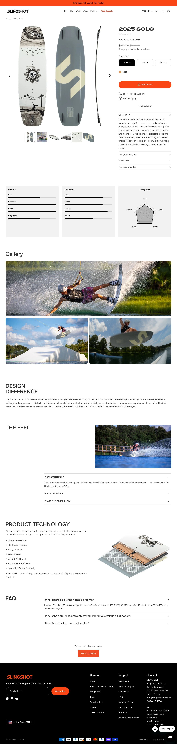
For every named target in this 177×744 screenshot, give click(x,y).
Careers (93, 707)
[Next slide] (110, 76)
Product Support (126, 686)
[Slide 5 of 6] (77, 137)
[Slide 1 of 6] (30, 137)
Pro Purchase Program (129, 717)
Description (124, 114)
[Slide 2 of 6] (42, 137)
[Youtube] (17, 698)
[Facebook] (7, 698)
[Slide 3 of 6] (54, 137)
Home (8, 19)
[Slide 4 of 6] (65, 137)
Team (92, 697)
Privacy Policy (144, 739)
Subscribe (60, 691)
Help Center (124, 681)
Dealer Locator (97, 712)
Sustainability (96, 702)
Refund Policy (125, 707)
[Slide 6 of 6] (88, 137)
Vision (93, 681)
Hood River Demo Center (102, 686)
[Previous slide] (9, 76)
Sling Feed (95, 691)
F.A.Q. (121, 697)
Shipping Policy (125, 702)
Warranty (122, 712)
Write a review (88, 653)
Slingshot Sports (17, 739)
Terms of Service (158, 739)
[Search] (156, 11)
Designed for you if (128, 154)
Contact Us (123, 691)
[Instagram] (12, 698)
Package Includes (127, 167)
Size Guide (124, 160)
